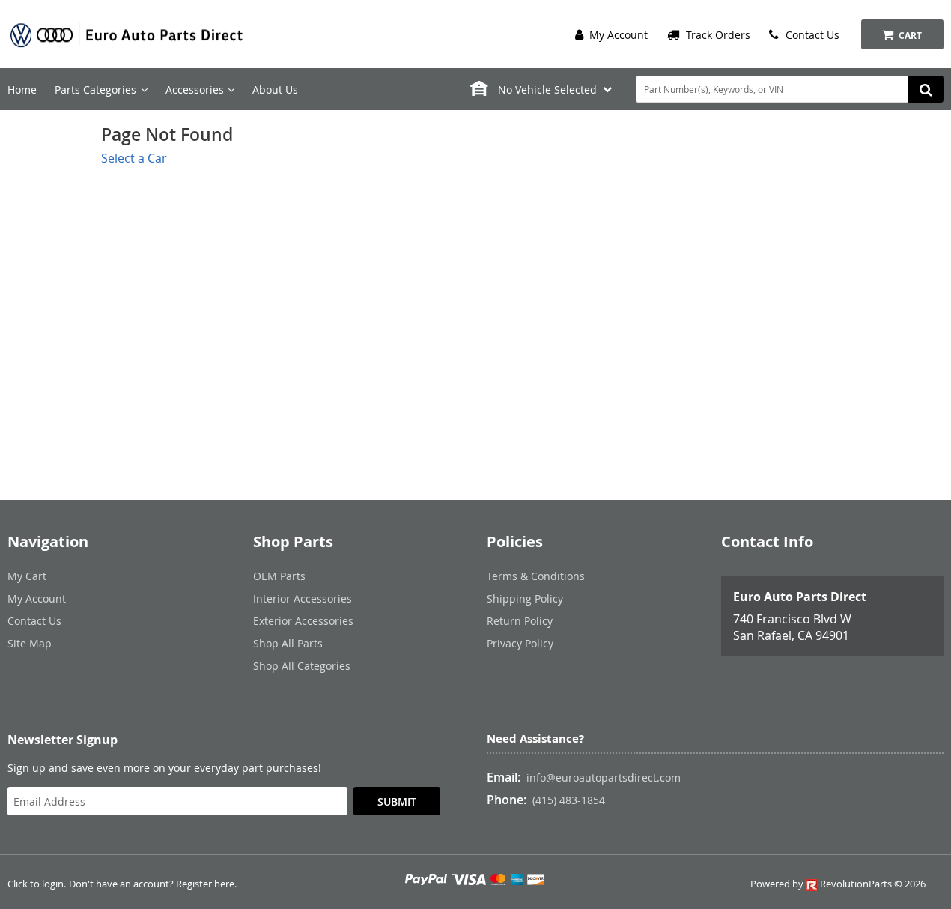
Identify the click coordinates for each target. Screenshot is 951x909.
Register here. (206, 884)
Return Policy (520, 621)
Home (22, 89)
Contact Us (811, 35)
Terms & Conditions (536, 576)
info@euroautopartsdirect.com (603, 777)
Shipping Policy (525, 598)
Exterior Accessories (303, 621)
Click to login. (36, 884)
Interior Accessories (302, 598)
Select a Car (134, 158)
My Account (617, 35)
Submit (396, 801)
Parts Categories (95, 89)
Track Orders (716, 35)
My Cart (26, 576)
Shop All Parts (288, 643)
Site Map (29, 643)
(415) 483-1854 (568, 800)
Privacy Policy (520, 643)
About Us (275, 89)
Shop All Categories (301, 666)
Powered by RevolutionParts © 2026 (838, 884)
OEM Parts (279, 576)
